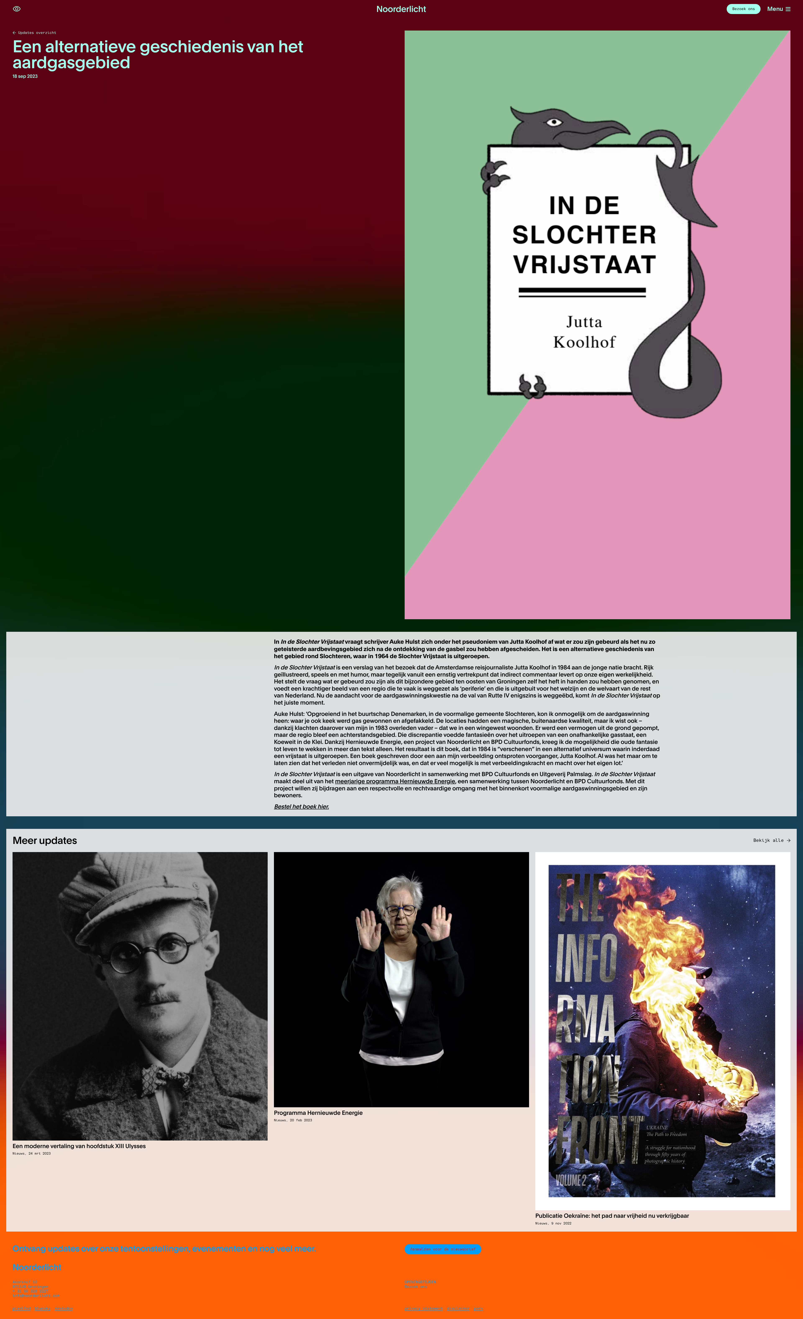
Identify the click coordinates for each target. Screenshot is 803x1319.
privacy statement (424, 1308)
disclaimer (458, 1308)
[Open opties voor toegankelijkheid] (17, 9)
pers (478, 1308)
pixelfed (22, 1308)
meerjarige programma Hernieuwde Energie (395, 781)
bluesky (43, 1308)
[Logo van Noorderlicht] (401, 9)
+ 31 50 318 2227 (30, 1291)
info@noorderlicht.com (36, 1295)
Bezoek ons (416, 1286)
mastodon (64, 1308)
